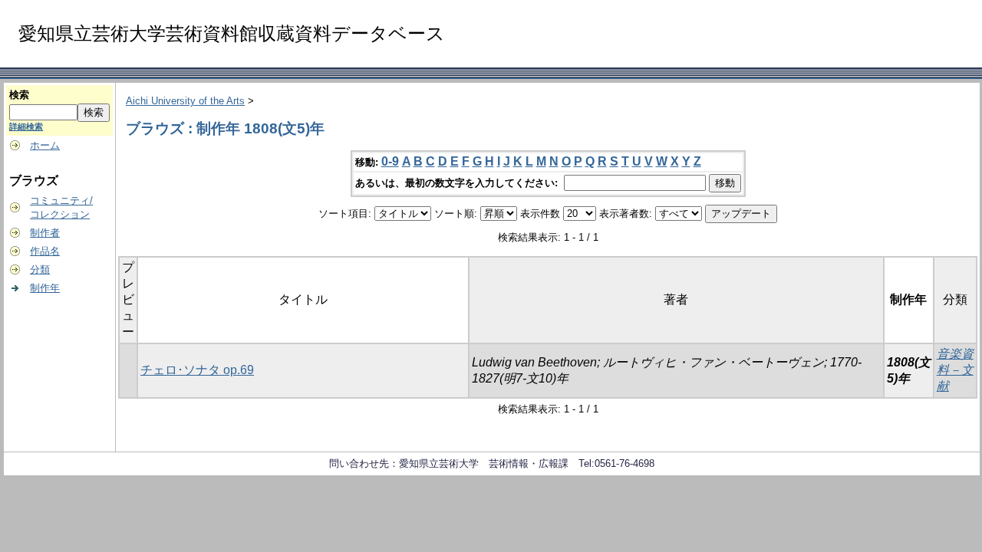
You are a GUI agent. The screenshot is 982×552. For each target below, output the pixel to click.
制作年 (45, 288)
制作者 (45, 232)
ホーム (45, 145)
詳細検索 (26, 126)
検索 (19, 94)
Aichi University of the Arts (185, 101)
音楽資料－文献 (955, 370)
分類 (40, 269)
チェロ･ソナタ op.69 (197, 369)
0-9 (390, 161)
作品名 (45, 251)
